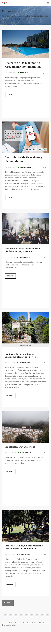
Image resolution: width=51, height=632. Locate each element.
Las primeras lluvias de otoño (20, 447)
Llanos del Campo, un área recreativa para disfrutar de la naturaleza (24, 547)
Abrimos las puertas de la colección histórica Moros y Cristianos (23, 250)
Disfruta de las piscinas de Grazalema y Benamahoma (23, 65)
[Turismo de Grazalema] (5, 3)
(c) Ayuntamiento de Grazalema (12, 623)
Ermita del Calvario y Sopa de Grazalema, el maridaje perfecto (21, 355)
